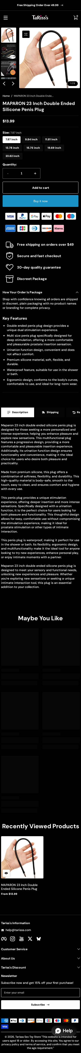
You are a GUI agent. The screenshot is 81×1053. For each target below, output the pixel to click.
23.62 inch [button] (12, 156)
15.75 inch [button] (33, 148)
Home (6, 96)
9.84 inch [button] (31, 139)
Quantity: (10, 164)
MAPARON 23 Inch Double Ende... (34, 96)
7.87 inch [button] (11, 139)
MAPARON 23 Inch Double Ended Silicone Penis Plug (19, 887)
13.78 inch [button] (12, 148)
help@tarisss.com (18, 930)
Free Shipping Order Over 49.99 (38, 5)
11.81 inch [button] (51, 139)
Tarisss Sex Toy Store (28, 1037)
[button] (75, 18)
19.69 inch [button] (54, 148)
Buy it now (40, 201)
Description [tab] (20, 412)
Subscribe (38, 1004)
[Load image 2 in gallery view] (8, 51)
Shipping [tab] (53, 412)
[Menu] (5, 17)
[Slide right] (13, 83)
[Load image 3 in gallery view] (8, 68)
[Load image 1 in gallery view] (8, 35)
